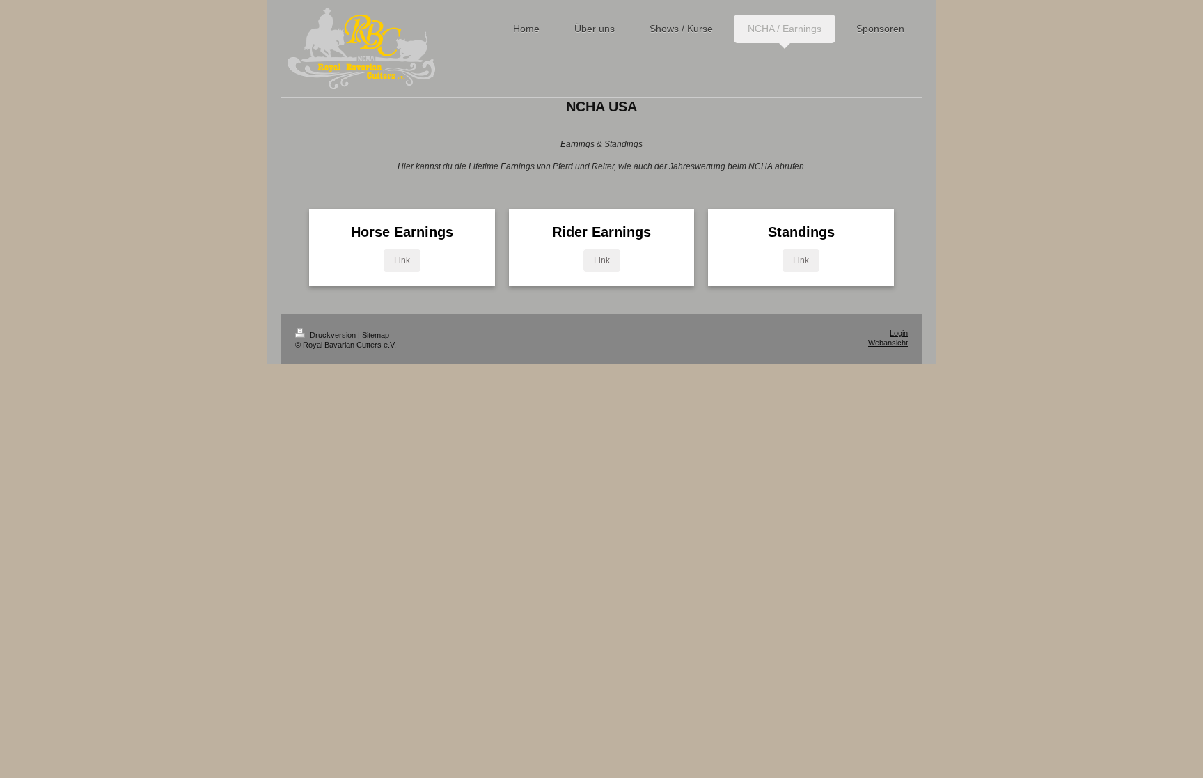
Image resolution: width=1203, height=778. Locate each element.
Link (402, 260)
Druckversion (333, 335)
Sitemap (375, 335)
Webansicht (888, 343)
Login (899, 333)
